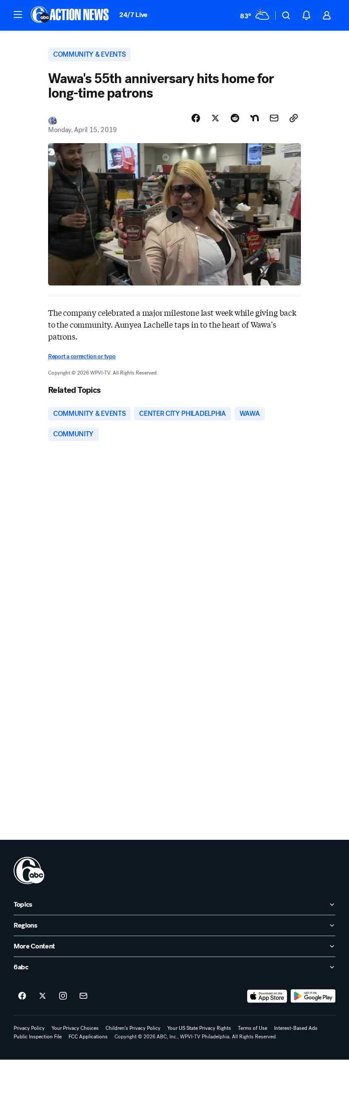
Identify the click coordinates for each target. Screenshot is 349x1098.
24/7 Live (133, 14)
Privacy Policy (29, 1028)
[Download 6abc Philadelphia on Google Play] (313, 996)
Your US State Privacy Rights (199, 1028)
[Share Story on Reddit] (235, 118)
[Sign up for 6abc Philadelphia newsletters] (83, 996)
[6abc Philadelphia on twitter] (42, 996)
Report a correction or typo (81, 356)
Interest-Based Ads (296, 1028)
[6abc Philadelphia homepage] (70, 15)
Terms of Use (252, 1028)
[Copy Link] (293, 118)
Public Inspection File (38, 1036)
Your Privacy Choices (75, 1028)
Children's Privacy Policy (133, 1028)
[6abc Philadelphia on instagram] (63, 996)
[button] (18, 14)
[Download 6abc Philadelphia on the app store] (267, 996)
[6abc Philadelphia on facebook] (22, 996)
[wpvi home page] (29, 870)
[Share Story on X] (215, 118)
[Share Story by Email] (274, 118)
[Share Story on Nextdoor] (254, 118)
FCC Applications (88, 1036)
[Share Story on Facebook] (196, 118)
